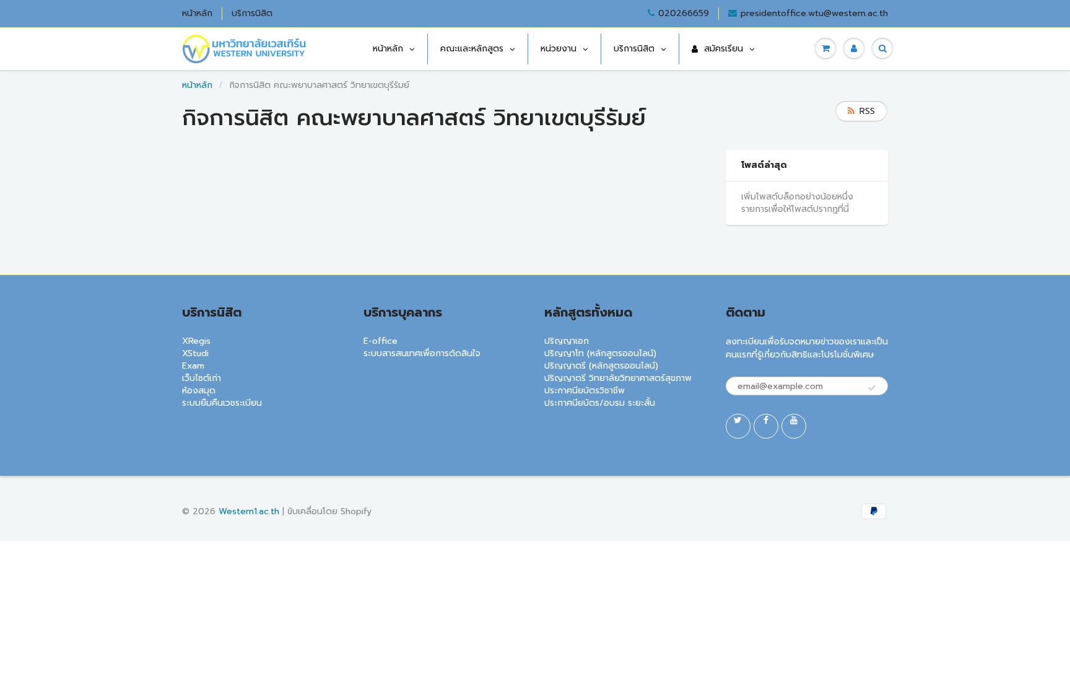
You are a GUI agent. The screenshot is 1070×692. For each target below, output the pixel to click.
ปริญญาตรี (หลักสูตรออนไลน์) (601, 365)
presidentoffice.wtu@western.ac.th (814, 13)
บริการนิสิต (252, 13)
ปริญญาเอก (566, 341)
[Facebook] (766, 426)
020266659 (683, 13)
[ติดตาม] (872, 388)
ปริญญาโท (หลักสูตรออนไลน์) (600, 353)
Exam (193, 365)
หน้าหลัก (197, 13)
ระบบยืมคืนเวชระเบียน (222, 403)
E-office (380, 341)
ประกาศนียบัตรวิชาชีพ (584, 390)
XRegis (196, 341)
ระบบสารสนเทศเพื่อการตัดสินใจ (422, 353)
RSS (867, 111)
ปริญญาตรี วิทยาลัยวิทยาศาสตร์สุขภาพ (618, 378)
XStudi (195, 353)
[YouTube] (793, 426)
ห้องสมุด (198, 390)
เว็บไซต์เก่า (201, 378)
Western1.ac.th (249, 511)
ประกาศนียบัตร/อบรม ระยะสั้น (599, 403)
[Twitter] (738, 426)
